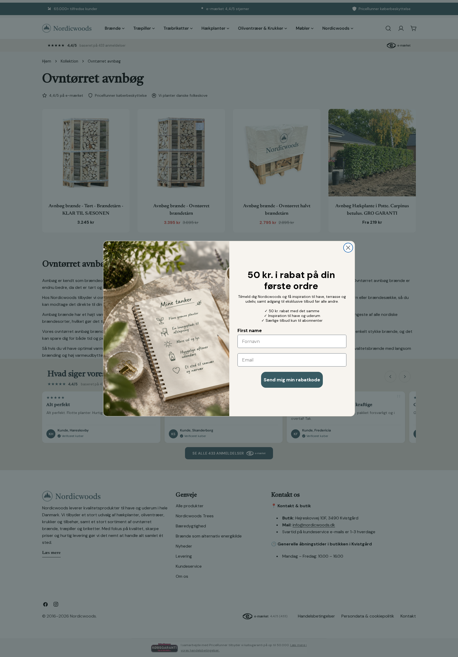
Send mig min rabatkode (292, 380)
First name (249, 330)
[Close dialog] (348, 247)
